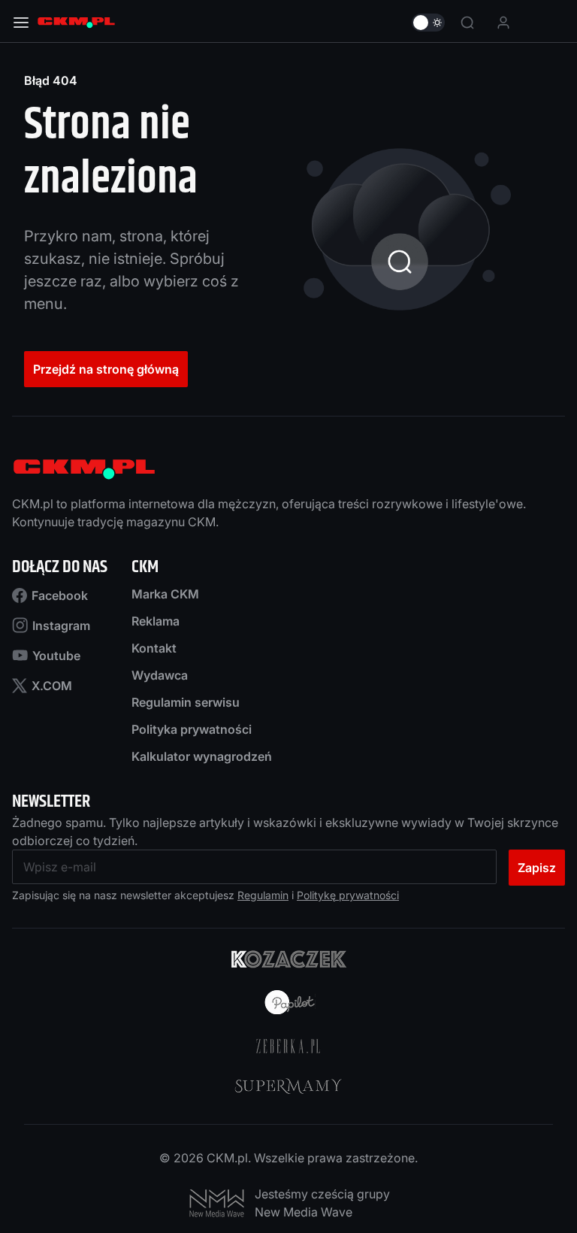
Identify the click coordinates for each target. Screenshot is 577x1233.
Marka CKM (165, 593)
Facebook (60, 595)
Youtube (56, 655)
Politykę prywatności (348, 895)
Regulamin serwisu (185, 702)
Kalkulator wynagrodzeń (201, 756)
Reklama (155, 621)
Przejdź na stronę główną (106, 369)
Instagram (61, 625)
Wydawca (159, 675)
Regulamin (262, 895)
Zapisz (537, 867)
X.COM (52, 685)
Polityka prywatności (191, 729)
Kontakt (154, 648)
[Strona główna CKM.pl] (76, 23)
